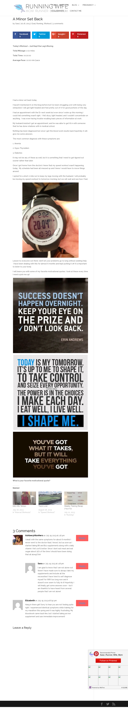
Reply (82, 538)
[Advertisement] (50, 81)
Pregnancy (88, 5)
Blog (74, 5)
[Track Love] (50, 498)
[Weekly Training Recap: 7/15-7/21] (76, 498)
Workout (47, 24)
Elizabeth (30, 600)
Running (39, 24)
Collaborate (57, 11)
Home (53, 5)
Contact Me (75, 11)
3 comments (58, 24)
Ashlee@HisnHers (34, 535)
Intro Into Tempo (19, 506)
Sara (17, 24)
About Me (64, 5)
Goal (34, 24)
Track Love (42, 506)
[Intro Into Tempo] (24, 498)
